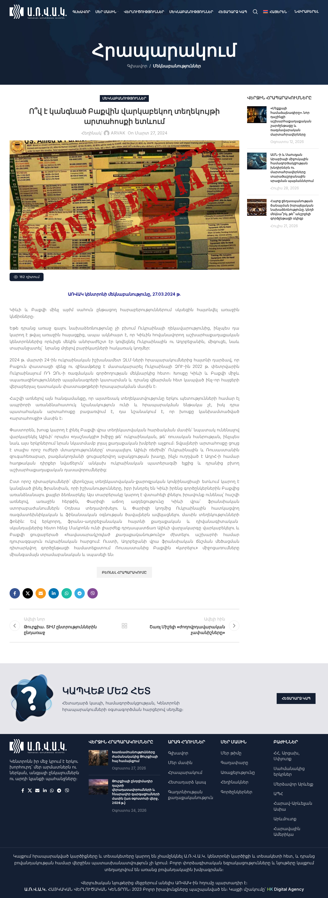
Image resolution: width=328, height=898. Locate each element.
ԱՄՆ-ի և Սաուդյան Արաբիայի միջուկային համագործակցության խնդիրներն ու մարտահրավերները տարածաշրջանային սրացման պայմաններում (292, 168)
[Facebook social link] (15, 593)
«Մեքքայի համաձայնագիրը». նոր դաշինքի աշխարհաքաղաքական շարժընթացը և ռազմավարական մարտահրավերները (290, 121)
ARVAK (118, 133)
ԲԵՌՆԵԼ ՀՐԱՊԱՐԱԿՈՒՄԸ (124, 572)
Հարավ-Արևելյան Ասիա (293, 806)
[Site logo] (38, 11)
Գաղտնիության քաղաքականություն (190, 794)
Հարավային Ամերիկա (287, 831)
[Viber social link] (92, 593)
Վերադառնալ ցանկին (124, 626)
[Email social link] (41, 593)
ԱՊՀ (278, 793)
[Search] (255, 11)
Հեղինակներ (234, 782)
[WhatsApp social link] (66, 593)
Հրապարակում (185, 772)
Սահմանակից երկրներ (289, 771)
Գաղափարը (234, 762)
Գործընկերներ (236, 791)
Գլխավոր (137, 65)
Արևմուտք (285, 818)
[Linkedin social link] (53, 593)
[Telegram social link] (79, 593)
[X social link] (28, 593)
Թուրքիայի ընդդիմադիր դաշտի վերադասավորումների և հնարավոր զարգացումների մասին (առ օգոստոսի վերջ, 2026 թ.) (136, 792)
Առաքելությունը (238, 772)
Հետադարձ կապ (296, 698)
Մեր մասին (180, 762)
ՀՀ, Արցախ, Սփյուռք (287, 755)
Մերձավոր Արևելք (293, 784)
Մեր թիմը (231, 753)
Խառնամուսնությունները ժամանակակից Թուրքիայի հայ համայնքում (135, 756)
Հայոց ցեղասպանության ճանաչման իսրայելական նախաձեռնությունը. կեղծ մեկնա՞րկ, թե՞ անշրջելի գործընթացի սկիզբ (291, 209)
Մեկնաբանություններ (177, 65)
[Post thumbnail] (257, 125)
